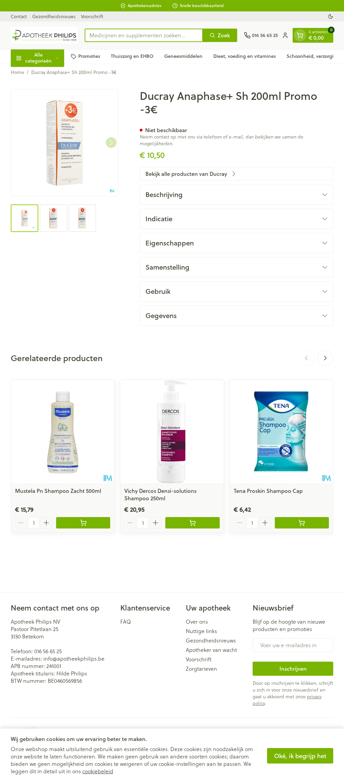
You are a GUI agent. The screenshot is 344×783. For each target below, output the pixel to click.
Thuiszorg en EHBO (132, 56)
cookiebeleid (97, 771)
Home (17, 72)
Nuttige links (201, 631)
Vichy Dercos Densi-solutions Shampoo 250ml (160, 494)
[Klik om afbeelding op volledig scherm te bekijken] (64, 142)
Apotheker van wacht (211, 650)
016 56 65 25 (48, 651)
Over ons (197, 621)
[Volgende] (111, 142)
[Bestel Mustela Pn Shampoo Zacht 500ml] (83, 522)
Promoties (89, 56)
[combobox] (144, 35)
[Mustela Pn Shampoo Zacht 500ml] (62, 431)
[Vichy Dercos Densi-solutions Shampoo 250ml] (171, 431)
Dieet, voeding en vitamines (244, 56)
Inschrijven (293, 668)
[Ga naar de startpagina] (44, 35)
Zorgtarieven (201, 668)
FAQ (125, 621)
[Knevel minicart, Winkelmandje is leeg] (300, 35)
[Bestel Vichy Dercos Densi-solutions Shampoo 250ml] (192, 522)
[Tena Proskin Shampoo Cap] (281, 431)
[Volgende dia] (325, 358)
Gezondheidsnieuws (54, 16)
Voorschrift (92, 16)
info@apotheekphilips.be (73, 658)
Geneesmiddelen (183, 56)
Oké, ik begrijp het (300, 755)
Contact (19, 16)
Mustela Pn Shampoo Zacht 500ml (58, 491)
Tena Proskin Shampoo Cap (268, 491)
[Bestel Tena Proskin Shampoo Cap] (302, 522)
